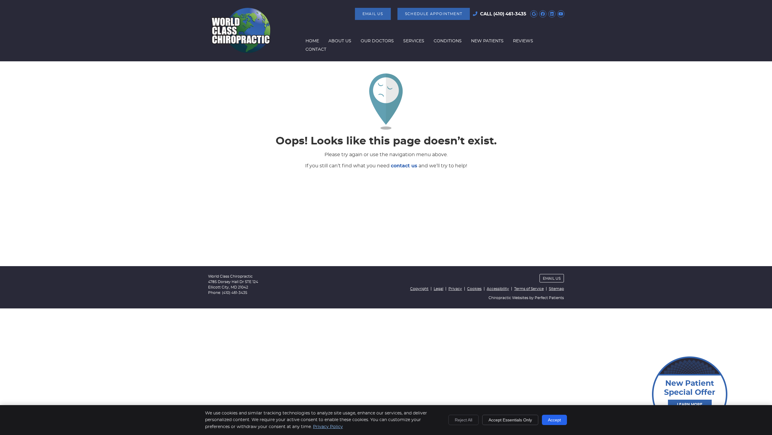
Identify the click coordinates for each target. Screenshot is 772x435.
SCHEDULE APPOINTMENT (433, 14)
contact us (404, 165)
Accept (554, 419)
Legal (438, 289)
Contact (315, 49)
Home (312, 41)
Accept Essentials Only (510, 419)
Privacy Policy (328, 427)
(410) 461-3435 (509, 14)
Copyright (419, 289)
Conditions (448, 41)
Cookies (474, 289)
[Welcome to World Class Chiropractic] (240, 51)
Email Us (372, 14)
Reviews (523, 41)
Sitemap (556, 289)
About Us (339, 41)
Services (413, 41)
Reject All (463, 419)
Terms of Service (529, 289)
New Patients (487, 41)
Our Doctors (377, 41)
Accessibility (498, 289)
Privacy (455, 289)
